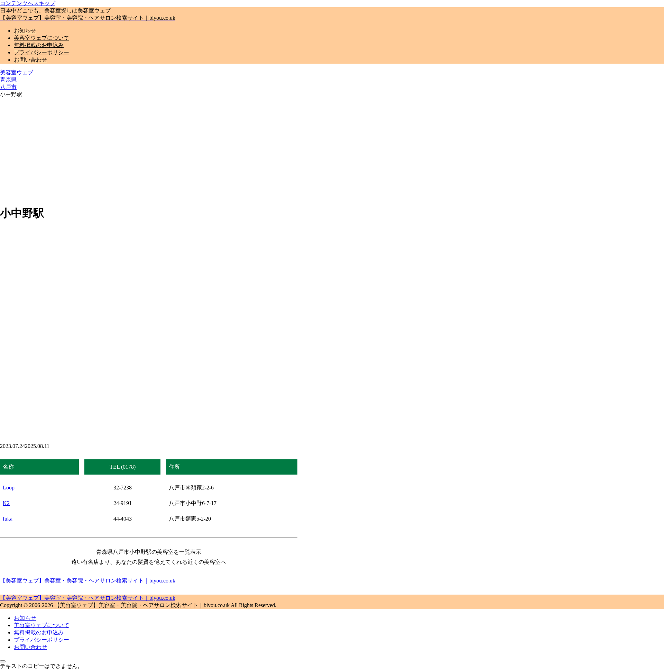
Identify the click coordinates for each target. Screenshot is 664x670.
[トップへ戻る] (3, 661)
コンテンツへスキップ (27, 3)
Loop (9, 487)
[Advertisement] (332, 150)
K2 (6, 503)
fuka (7, 519)
